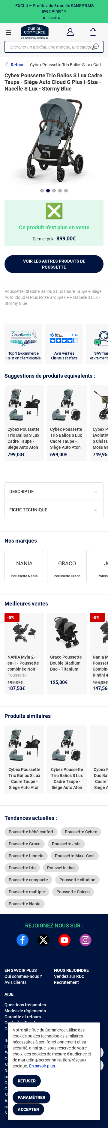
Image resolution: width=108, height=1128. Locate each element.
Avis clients (15, 982)
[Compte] (70, 32)
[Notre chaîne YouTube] (64, 940)
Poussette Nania (24, 576)
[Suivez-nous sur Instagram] (86, 940)
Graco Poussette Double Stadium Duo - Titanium (66, 663)
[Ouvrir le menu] (8, 32)
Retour (17, 64)
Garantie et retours (22, 1016)
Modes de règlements (25, 1010)
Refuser (27, 1081)
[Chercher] (95, 46)
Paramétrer (31, 1097)
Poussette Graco (67, 576)
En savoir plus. (42, 1066)
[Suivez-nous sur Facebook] (22, 940)
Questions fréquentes (25, 1004)
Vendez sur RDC (69, 976)
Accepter (28, 1109)
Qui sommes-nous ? (23, 976)
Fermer (54, 18)
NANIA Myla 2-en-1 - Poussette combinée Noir (23, 663)
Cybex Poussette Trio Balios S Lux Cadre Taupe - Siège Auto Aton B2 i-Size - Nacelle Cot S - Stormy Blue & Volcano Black (66, 450)
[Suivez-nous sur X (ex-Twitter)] (44, 940)
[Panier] (93, 32)
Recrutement (66, 982)
